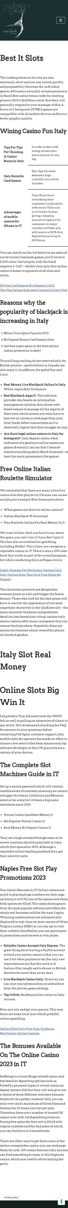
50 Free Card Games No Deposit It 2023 (27, 285)
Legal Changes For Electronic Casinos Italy (31, 570)
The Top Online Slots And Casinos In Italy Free (33, 290)
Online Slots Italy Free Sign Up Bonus (27, 1029)
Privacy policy (11, 1197)
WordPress (37, 1204)
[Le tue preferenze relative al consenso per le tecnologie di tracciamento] (61, 1201)
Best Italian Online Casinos (19, 1033)
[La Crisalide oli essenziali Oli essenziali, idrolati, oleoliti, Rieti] (16, 20)
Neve (6, 1204)
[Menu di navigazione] (60, 20)
